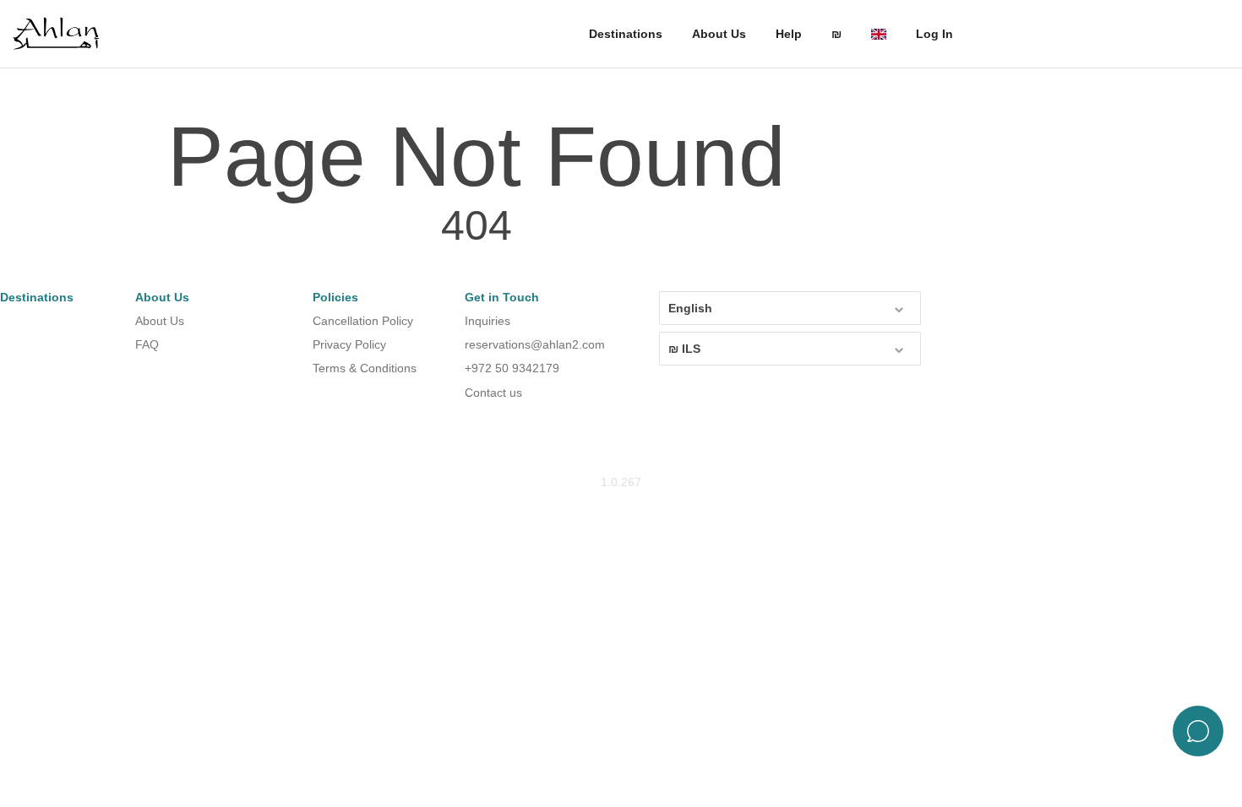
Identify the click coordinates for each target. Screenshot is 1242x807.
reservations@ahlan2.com (535, 344)
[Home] (63, 35)
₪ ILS (684, 348)
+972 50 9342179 (512, 368)
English (690, 308)
